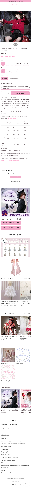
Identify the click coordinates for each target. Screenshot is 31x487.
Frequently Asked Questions (8, 452)
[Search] (4, 4)
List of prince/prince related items (10, 160)
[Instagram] (10, 420)
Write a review (15, 177)
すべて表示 (27, 278)
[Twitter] (18, 420)
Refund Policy (5, 449)
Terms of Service (5, 454)
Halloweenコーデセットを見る (11, 228)
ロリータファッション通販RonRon (17, 478)
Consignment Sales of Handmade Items (11, 441)
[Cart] (29, 4)
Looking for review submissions (9, 457)
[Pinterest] (20, 420)
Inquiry (3, 470)
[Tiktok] (15, 420)
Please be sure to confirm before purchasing (13, 443)
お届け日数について (7, 83)
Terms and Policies (15, 481)
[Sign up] (27, 428)
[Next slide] (28, 294)
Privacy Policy (5, 463)
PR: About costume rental (8, 460)
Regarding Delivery (6, 446)
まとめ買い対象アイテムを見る (11, 222)
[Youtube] (13, 420)
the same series (12, 118)
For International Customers (8, 473)
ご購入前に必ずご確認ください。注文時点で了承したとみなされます (15, 87)
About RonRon (5, 438)
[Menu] (1, 4)
